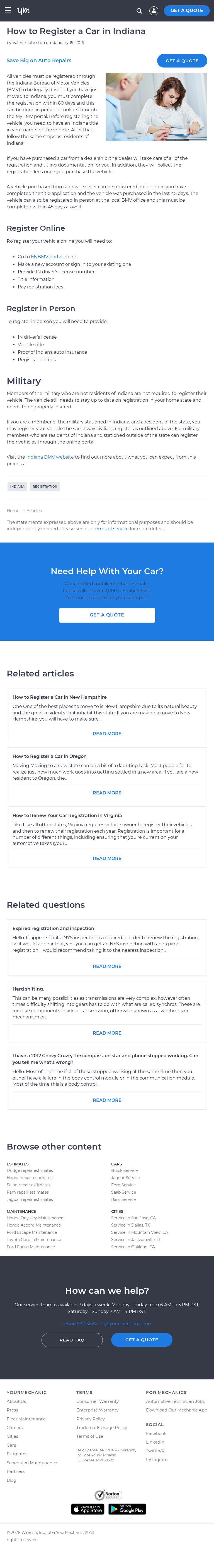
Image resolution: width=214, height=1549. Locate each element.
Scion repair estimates (28, 1184)
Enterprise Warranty (97, 1410)
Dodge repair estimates (30, 1170)
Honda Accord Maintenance (34, 1225)
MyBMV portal (46, 256)
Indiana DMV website (50, 457)
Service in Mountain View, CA (139, 1232)
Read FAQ (72, 1340)
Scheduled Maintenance (32, 1462)
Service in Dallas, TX (130, 1225)
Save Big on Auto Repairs (39, 60)
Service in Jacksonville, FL (136, 1239)
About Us (16, 1401)
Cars (11, 1445)
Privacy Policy (90, 1419)
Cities (12, 1436)
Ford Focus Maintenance (31, 1246)
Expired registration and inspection (53, 928)
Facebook (156, 1433)
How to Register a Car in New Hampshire (60, 697)
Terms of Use (89, 1436)
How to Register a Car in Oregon (50, 756)
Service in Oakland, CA (133, 1246)
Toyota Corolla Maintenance (34, 1239)
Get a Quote (182, 60)
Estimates (17, 1453)
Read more (107, 733)
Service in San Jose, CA (133, 1217)
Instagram (157, 1459)
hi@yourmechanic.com (127, 1323)
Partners (16, 1471)
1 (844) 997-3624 (79, 1323)
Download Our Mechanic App (176, 1410)
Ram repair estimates (28, 1192)
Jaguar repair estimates (30, 1199)
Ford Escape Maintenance (32, 1232)
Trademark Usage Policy (101, 1427)
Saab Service (123, 1192)
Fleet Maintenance (26, 1419)
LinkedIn (155, 1442)
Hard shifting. (28, 989)
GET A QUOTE (187, 10)
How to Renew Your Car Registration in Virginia (67, 815)
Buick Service (124, 1170)
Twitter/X (155, 1450)
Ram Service (123, 1199)
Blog (11, 1480)
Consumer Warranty (97, 1401)
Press (12, 1410)
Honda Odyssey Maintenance (35, 1217)
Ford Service (123, 1184)
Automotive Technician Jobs (175, 1401)
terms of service (111, 528)
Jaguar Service (125, 1177)
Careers (15, 1427)
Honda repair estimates (29, 1177)
